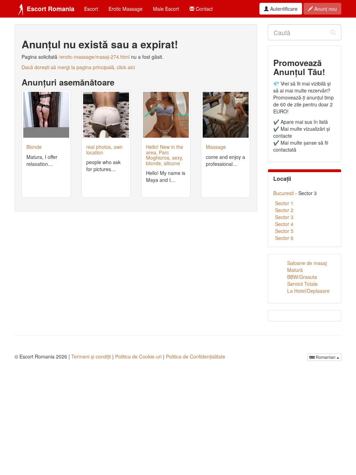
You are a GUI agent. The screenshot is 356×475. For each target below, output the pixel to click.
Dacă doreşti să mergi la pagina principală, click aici (78, 67)
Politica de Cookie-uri (138, 356)
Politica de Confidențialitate (195, 356)
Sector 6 (284, 237)
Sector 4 (284, 223)
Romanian (326, 357)
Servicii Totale (302, 283)
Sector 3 (284, 217)
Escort (91, 8)
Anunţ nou (325, 8)
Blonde (34, 146)
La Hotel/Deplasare (308, 290)
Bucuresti (283, 193)
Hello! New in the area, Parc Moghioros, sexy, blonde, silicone (164, 154)
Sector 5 (284, 230)
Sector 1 (284, 203)
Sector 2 (284, 210)
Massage (216, 146)
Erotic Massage (125, 8)
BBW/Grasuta (302, 276)
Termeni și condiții (91, 356)
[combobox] (305, 32)
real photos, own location (104, 149)
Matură (295, 269)
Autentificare (283, 8)
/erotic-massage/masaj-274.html (94, 56)
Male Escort (166, 8)
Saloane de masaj (307, 262)
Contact (203, 8)
